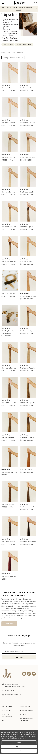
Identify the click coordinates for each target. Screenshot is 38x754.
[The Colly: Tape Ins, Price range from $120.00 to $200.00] (10, 280)
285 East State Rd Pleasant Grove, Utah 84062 (15, 685)
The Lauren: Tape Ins (27, 437)
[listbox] (16, 57)
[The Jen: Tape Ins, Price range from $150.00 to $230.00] (28, 246)
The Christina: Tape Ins (28, 542)
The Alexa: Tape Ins (8, 88)
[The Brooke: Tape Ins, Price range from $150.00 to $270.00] (28, 387)
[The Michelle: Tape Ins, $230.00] (10, 456)
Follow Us (6, 710)
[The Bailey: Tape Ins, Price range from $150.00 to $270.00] (10, 526)
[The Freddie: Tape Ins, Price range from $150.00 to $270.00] (28, 142)
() (36, 2)
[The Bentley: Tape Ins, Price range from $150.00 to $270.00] (28, 491)
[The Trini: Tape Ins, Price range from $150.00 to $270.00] (10, 422)
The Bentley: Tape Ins (27, 507)
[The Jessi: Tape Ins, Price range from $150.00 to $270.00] (10, 142)
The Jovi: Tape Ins (26, 470)
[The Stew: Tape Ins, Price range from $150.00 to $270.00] (28, 211)
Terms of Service (27, 710)
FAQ (3, 720)
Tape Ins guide (8, 44)
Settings (19, 742)
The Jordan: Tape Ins (8, 227)
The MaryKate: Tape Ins (9, 331)
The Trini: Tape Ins (7, 437)
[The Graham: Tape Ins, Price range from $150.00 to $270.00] (28, 352)
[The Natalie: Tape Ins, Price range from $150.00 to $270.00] (28, 107)
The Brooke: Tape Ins (27, 403)
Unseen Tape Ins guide (24, 44)
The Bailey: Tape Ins (8, 542)
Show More (9, 624)
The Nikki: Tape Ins (7, 504)
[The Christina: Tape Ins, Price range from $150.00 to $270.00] (28, 526)
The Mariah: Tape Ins (27, 192)
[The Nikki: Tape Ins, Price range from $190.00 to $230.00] (10, 491)
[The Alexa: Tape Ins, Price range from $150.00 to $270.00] (10, 72)
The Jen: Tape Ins (26, 262)
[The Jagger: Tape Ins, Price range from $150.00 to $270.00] (10, 246)
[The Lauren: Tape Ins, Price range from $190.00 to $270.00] (28, 422)
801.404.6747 (10, 690)
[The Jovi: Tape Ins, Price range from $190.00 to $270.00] (28, 456)
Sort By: (5, 57)
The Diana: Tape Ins (8, 192)
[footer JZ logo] (7, 673)
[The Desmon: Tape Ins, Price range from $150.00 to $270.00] (28, 315)
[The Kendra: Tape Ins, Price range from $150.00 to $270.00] (10, 352)
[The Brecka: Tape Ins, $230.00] (10, 561)
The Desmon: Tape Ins (28, 331)
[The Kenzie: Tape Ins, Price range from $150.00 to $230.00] (10, 387)
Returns (23, 714)
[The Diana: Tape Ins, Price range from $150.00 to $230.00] (10, 176)
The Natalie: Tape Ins (27, 123)
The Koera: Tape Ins (8, 123)
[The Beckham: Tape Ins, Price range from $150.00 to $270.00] (28, 280)
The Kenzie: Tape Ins (8, 403)
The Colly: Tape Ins (8, 294)
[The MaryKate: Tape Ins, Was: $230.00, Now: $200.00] (10, 315)
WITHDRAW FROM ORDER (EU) (26, 719)
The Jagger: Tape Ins (8, 262)
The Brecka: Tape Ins (8, 576)
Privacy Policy (25, 706)
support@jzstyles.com (13, 694)
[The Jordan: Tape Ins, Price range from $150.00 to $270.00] (10, 211)
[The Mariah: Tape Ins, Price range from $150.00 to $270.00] (28, 176)
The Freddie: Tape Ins (27, 157)
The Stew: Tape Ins (27, 227)
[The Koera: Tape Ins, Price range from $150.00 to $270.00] (10, 107)
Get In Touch (7, 706)
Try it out (18, 10)
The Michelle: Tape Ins (9, 472)
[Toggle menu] (2, 3)
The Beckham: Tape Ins (28, 296)
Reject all (19, 746)
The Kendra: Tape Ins (8, 368)
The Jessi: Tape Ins (8, 157)
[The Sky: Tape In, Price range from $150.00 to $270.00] (28, 72)
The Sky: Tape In (25, 88)
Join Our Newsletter (7, 715)
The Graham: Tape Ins (27, 368)
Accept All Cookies (19, 751)
